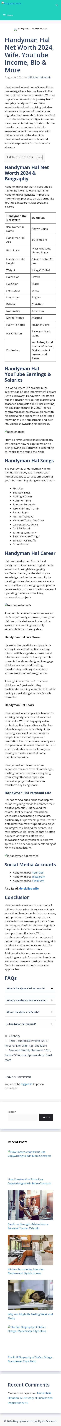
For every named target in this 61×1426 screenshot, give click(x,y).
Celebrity (14, 1036)
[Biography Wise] (20, 5)
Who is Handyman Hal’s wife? (23, 1012)
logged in (26, 1084)
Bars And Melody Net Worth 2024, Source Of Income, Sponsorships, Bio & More (28, 1055)
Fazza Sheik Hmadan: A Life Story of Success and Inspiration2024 (30, 1397)
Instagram (38, 876)
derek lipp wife (29, 888)
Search (12, 1111)
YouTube (37, 872)
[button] (56, 5)
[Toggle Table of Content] (38, 157)
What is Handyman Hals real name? (27, 1000)
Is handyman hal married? (21, 1023)
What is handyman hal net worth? (26, 988)
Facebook (38, 880)
